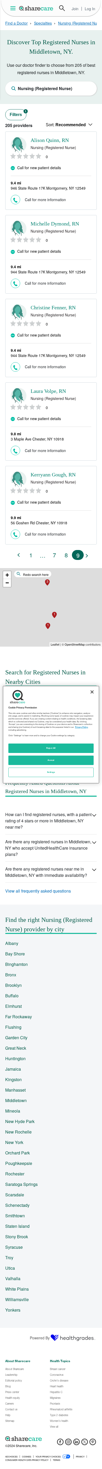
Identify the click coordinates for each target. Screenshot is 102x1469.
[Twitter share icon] (85, 1443)
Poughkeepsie (18, 1163)
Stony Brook (16, 1237)
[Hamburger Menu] (14, 8)
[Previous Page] (19, 555)
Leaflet (55, 644)
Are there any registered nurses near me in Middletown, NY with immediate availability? (46, 872)
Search (62, 8)
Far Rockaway (18, 1017)
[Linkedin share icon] (76, 1443)
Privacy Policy (81, 727)
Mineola (12, 1111)
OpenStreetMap (75, 644)
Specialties (43, 23)
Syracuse (14, 1247)
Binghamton (16, 964)
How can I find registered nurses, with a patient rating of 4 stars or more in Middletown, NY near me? (48, 820)
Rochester (14, 1174)
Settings (51, 772)
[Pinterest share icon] (93, 1443)
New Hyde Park (20, 1121)
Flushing (13, 1027)
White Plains (17, 1289)
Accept (51, 760)
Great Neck (15, 1048)
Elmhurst (13, 1006)
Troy (9, 1258)
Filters (18, 113)
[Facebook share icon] (60, 1443)
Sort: (66, 125)
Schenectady (17, 1205)
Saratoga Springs (21, 1184)
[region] (51, 734)
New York (14, 1142)
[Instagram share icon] (68, 1443)
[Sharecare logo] (51, 1439)
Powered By (40, 1337)
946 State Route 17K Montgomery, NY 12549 (48, 188)
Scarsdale (14, 1195)
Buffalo (12, 996)
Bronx (10, 975)
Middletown (16, 1100)
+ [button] (7, 575)
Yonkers (12, 1310)
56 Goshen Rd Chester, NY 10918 (39, 522)
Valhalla (12, 1278)
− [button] (7, 583)
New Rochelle (18, 1132)
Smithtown (15, 1216)
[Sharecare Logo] (36, 8)
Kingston (13, 1079)
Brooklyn (13, 985)
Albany (11, 943)
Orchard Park (17, 1153)
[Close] (92, 691)
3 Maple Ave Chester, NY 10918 (37, 439)
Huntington (15, 1058)
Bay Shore (15, 954)
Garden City (16, 1038)
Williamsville (17, 1299)
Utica (10, 1268)
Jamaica (13, 1069)
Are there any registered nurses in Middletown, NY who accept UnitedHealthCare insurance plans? (48, 848)
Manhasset (15, 1090)
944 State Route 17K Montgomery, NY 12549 (48, 271)
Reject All (51, 748)
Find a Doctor (16, 23)
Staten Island (17, 1226)
